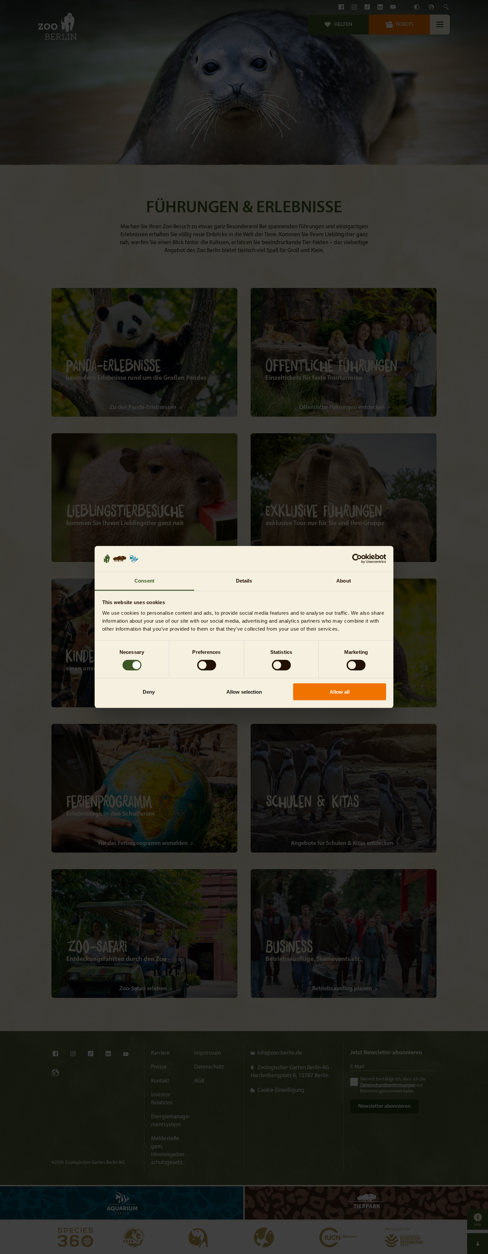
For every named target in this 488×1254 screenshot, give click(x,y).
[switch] (206, 665)
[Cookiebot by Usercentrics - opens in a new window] (357, 559)
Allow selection (244, 691)
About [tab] (343, 581)
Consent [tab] (144, 581)
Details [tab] (244, 581)
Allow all (340, 691)
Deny (149, 691)
